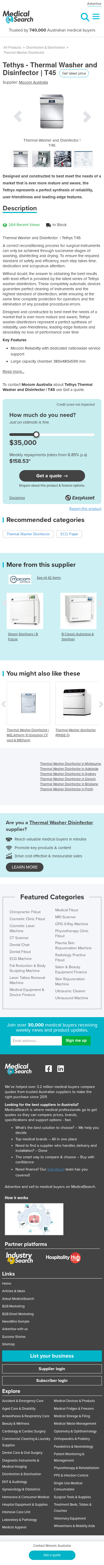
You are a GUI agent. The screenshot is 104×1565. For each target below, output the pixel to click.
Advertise (94, 4)
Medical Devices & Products (74, 1401)
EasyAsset (56, 1169)
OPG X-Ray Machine (71, 924)
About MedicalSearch (18, 1299)
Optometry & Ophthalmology (75, 1431)
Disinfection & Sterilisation (45, 47)
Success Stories (14, 1337)
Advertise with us (15, 1329)
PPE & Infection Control (71, 1475)
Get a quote (52, 1555)
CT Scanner (19, 938)
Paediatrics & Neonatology (73, 1446)
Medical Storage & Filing (72, 1416)
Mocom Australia (33, 82)
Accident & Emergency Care (22, 1401)
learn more (25, 867)
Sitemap (8, 1344)
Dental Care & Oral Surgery (22, 1453)
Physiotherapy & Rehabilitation (76, 1468)
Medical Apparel (14, 1527)
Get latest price (74, 73)
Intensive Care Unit (16, 1512)
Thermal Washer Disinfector (23, 53)
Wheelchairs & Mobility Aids (74, 1526)
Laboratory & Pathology (19, 1520)
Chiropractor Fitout (25, 912)
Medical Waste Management (75, 1423)
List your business (52, 1356)
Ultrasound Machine (71, 998)
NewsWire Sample (15, 1321)
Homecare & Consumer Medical (25, 1497)
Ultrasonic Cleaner (70, 991)
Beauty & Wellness (15, 1423)
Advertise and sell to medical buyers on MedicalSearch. (50, 1186)
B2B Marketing (13, 1306)
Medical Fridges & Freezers (74, 1409)
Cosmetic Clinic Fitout (27, 919)
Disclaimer (17, 498)
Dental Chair (20, 945)
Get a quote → (52, 476)
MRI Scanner (65, 917)
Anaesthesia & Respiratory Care (25, 1416)
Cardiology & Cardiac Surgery (24, 1431)
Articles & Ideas (13, 1291)
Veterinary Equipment (70, 1518)
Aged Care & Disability (18, 1409)
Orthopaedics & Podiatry (72, 1439)
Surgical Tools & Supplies (72, 1497)
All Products (12, 47)
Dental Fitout (20, 952)
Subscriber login (51, 1380)
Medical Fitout (66, 910)
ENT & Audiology (14, 1482)
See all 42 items (49, 578)
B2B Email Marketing (18, 1314)
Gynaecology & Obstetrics (21, 1489)
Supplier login (52, 1369)
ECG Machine (21, 958)
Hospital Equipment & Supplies (25, 1504)
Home (6, 1283)
